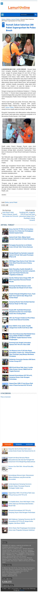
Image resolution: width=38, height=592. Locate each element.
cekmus (22, 590)
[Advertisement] (19, 413)
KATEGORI (29, 444)
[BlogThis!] (4, 205)
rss (29, 2)
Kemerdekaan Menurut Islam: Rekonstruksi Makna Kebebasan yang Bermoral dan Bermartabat (21, 477)
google (27, 2)
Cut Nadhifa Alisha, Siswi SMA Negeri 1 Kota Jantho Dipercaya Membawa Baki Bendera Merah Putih (21, 503)
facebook (25, 2)
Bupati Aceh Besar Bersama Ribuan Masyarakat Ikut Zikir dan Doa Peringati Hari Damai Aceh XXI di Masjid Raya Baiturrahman (21, 459)
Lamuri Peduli (13, 202)
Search (35, 14)
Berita (7, 202)
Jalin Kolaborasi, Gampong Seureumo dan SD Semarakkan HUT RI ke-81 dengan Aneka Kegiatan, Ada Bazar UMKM (21, 521)
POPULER (8, 444)
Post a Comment (6, 397)
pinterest (36, 2)
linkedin (31, 2)
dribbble (34, 2)
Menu (2, 3)
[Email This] (2, 205)
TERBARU (18, 444)
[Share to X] (5, 205)
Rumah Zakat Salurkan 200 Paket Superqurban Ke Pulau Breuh (21, 27)
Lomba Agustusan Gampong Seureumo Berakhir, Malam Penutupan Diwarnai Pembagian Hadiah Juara (19, 486)
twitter (22, 2)
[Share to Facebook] (7, 205)
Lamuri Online (9, 107)
